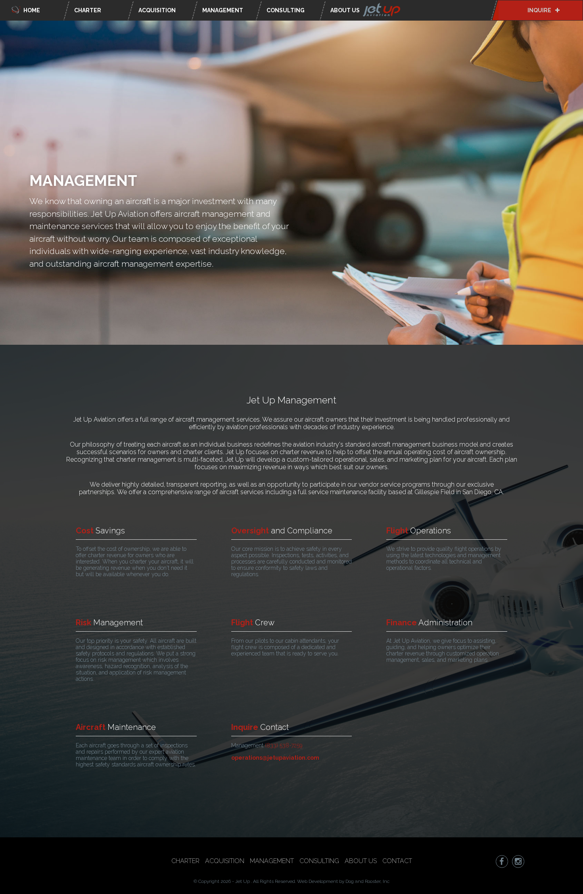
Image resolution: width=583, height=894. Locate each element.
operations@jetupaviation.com (275, 758)
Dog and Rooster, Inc (367, 881)
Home (31, 10)
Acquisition (157, 10)
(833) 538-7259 (283, 745)
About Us (345, 10)
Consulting (286, 10)
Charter (87, 10)
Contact (397, 861)
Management (222, 10)
